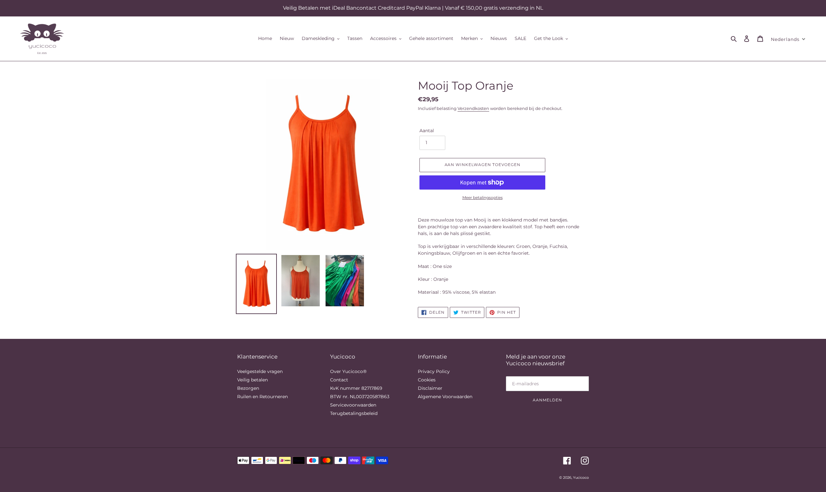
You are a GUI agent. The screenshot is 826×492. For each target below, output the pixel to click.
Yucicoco (581, 477)
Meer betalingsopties (482, 197)
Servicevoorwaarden (353, 405)
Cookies (427, 380)
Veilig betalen (252, 380)
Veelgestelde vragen (260, 371)
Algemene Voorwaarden (445, 396)
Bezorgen (248, 388)
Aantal (426, 130)
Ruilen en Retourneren (262, 396)
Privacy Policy (434, 371)
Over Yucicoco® (348, 371)
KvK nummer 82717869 (356, 388)
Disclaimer (430, 388)
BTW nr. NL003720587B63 (359, 396)
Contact (339, 380)
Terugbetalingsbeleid (354, 413)
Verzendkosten (473, 108)
